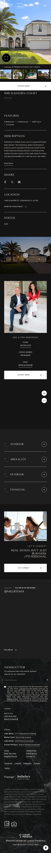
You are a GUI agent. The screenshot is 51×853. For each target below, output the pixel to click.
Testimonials (31, 751)
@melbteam (14, 591)
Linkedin (17, 763)
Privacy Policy (12, 699)
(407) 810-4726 (10, 716)
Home (6, 751)
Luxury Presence (36, 840)
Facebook (8, 763)
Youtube (36, 763)
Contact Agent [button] (23, 375)
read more (8, 163)
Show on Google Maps (13, 206)
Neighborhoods (10, 756)
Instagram (27, 763)
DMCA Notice (31, 754)
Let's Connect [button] (23, 568)
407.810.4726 (25, 345)
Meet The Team (10, 754)
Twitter (7, 768)
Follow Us (8, 650)
